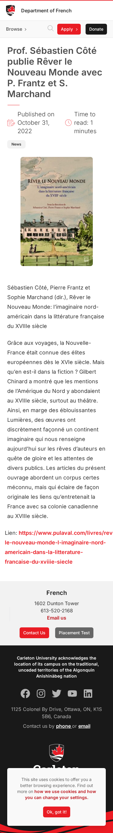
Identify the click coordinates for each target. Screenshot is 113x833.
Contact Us (34, 632)
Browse (14, 29)
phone (64, 726)
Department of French (46, 11)
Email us (56, 618)
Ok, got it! (57, 811)
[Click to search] (51, 29)
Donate (96, 29)
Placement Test (74, 632)
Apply (67, 29)
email (84, 726)
